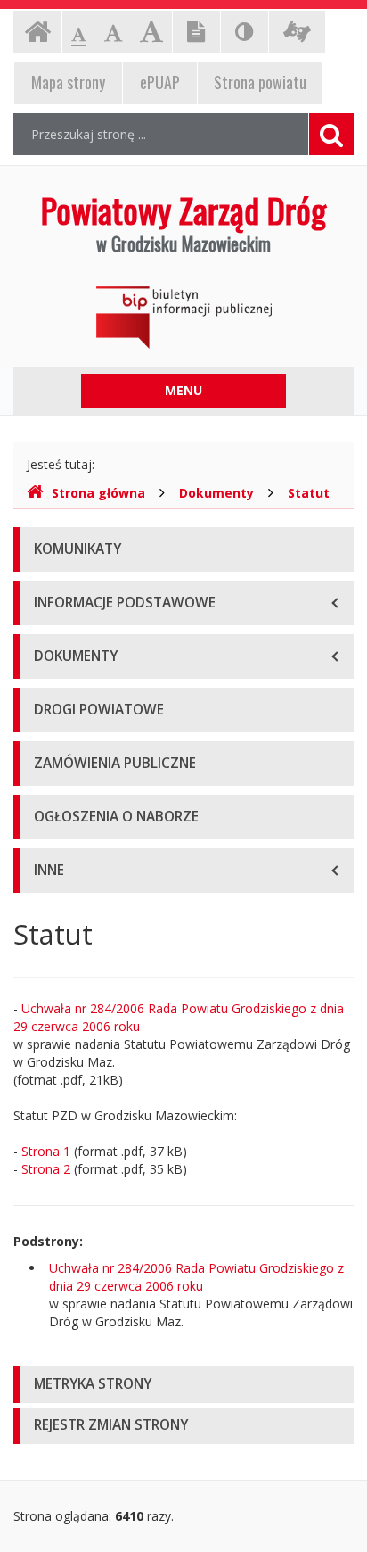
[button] (183, 1384)
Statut (309, 492)
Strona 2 (45, 1168)
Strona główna (98, 492)
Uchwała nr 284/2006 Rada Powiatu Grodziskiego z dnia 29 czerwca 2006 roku (196, 1276)
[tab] (183, 1384)
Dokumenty (216, 492)
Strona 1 (45, 1151)
